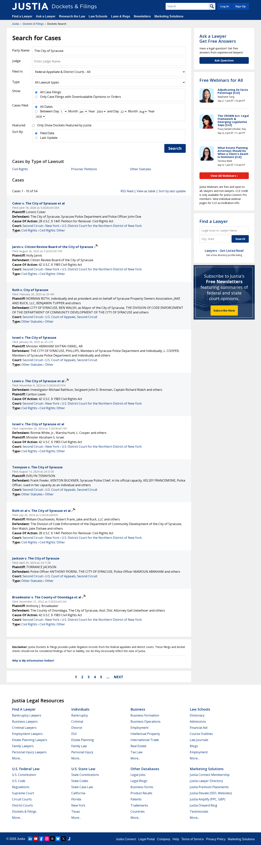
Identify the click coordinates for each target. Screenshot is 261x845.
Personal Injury (82, 752)
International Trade (144, 740)
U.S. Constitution (24, 775)
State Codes (79, 781)
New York (52, 226)
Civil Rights (20, 169)
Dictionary (197, 715)
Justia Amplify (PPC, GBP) (207, 799)
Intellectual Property (145, 734)
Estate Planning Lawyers (29, 740)
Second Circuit (33, 226)
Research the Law (72, 16)
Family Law (79, 746)
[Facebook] (41, 838)
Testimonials (199, 811)
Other (49, 321)
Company (163, 839)
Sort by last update (172, 191)
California (78, 793)
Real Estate (138, 746)
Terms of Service (192, 839)
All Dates (46, 107)
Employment (139, 728)
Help (176, 839)
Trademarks (139, 805)
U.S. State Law (83, 768)
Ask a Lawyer (46, 16)
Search (175, 148)
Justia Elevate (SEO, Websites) (211, 793)
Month (73, 111)
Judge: (16, 61)
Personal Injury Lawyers (29, 752)
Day (56, 111)
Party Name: (21, 50)
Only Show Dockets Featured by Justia (64, 125)
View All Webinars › (224, 176)
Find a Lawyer (22, 16)
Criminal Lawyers (24, 728)
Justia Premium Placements (209, 787)
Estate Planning (82, 740)
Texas (75, 811)
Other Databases (144, 768)
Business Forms (141, 787)
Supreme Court (23, 793)
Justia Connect (126, 839)
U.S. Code (18, 781)
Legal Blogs (138, 781)
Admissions (198, 721)
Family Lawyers (23, 746)
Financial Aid (198, 728)
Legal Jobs (137, 775)
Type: (16, 82)
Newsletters (142, 16)
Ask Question (224, 60)
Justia (21, 838)
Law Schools (98, 16)
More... (17, 758)
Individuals (80, 709)
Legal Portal (146, 839)
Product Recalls (141, 793)
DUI (74, 734)
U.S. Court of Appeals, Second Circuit (71, 317)
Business (137, 709)
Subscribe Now (224, 310)
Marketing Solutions (168, 16)
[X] (63, 838)
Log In (224, 6)
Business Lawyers (25, 721)
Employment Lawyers (27, 734)
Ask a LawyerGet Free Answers (217, 38)
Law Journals (199, 740)
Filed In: (17, 71)
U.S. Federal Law (26, 768)
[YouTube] (35, 838)
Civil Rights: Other (52, 230)
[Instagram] (47, 838)
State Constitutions (85, 775)
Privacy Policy (215, 839)
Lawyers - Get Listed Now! (224, 251)
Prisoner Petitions (84, 169)
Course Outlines (201, 734)
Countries (137, 811)
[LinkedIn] (30, 838)
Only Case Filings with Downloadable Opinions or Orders (80, 97)
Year (91, 111)
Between (46, 111)
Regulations (20, 787)
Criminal (77, 721)
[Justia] (30, 6)
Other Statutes (140, 169)
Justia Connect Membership (209, 775)
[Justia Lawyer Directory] (69, 838)
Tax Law (136, 752)
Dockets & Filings (24, 811)
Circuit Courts (22, 799)
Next (118, 677)
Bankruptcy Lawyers (26, 715)
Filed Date (47, 133)
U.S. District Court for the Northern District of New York (102, 226)
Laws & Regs (120, 16)
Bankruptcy (79, 715)
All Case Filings (50, 92)
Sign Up (240, 6)
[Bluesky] (58, 838)
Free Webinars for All (221, 80)
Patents (136, 799)
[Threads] (52, 838)
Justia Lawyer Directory (206, 781)
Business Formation (144, 715)
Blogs (194, 746)
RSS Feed (127, 191)
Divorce (76, 728)
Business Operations (145, 721)
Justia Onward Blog (203, 805)
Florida (76, 799)
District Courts (22, 805)
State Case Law (82, 787)
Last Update (49, 138)
